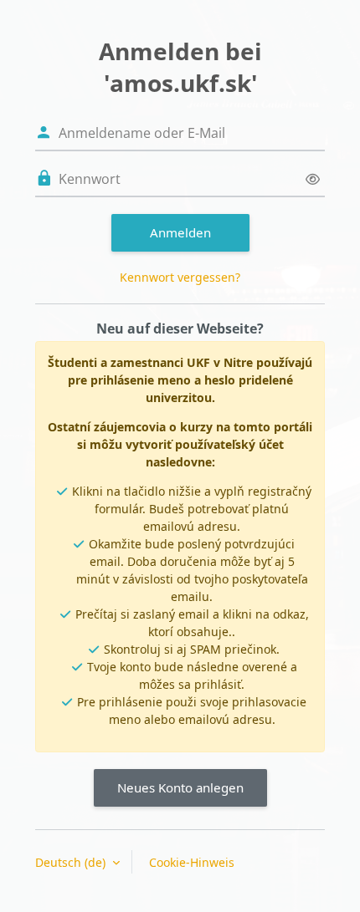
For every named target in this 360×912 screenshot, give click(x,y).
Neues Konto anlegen (180, 787)
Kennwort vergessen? (180, 277)
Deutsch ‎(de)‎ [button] (72, 862)
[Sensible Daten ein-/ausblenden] (313, 179)
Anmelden (180, 232)
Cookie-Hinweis (191, 862)
